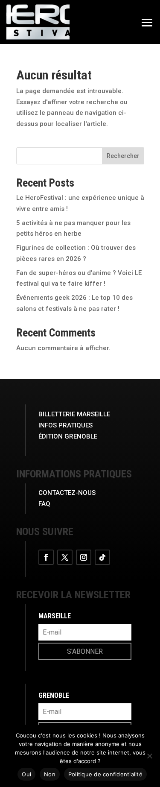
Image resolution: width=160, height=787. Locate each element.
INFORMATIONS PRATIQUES (74, 474)
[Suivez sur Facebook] (46, 557)
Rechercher (123, 155)
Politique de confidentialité (105, 774)
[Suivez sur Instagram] (83, 557)
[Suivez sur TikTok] (102, 557)
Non (49, 774)
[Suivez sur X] (65, 557)
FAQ (44, 504)
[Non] (149, 756)
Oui (26, 774)
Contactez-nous (67, 493)
